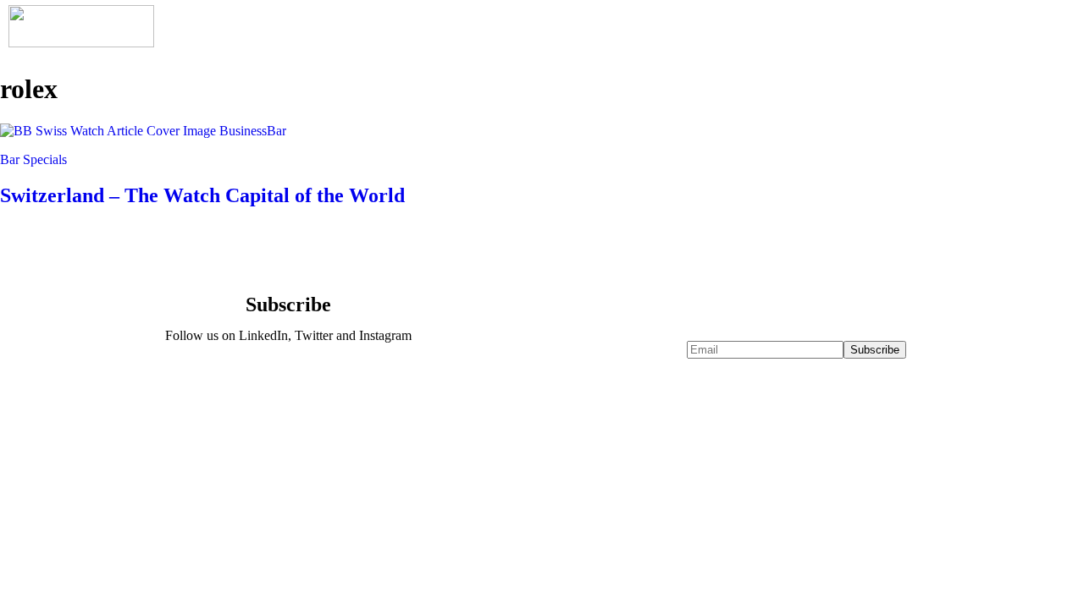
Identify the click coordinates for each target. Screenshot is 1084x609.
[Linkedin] (238, 381)
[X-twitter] (288, 381)
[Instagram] (338, 381)
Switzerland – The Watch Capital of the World (202, 195)
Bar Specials (33, 159)
